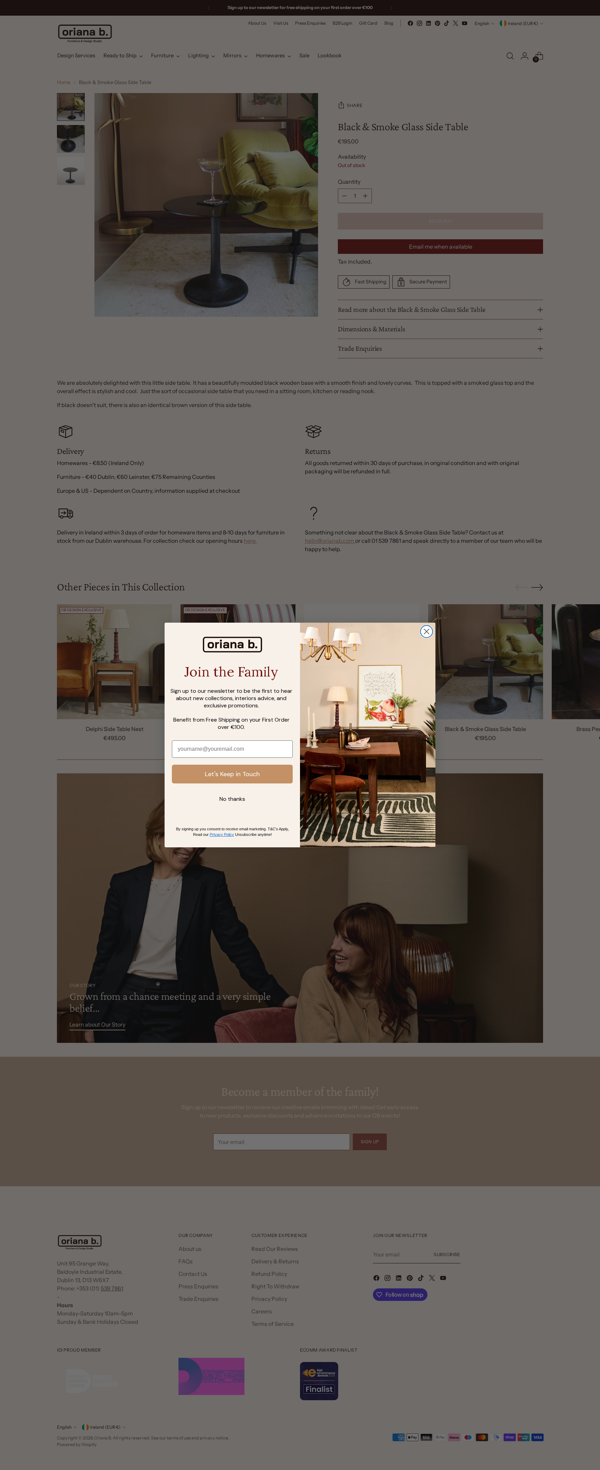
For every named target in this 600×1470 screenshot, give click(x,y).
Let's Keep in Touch (232, 774)
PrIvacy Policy (222, 834)
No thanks (232, 799)
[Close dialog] (426, 631)
